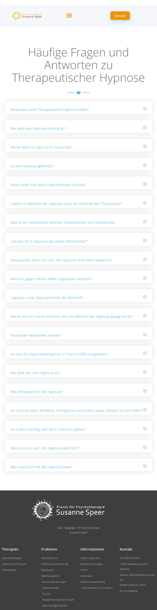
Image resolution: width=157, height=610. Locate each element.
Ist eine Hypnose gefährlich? (32, 166)
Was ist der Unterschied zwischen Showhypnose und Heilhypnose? (63, 222)
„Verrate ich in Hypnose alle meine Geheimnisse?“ (49, 241)
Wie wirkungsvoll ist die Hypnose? (37, 391)
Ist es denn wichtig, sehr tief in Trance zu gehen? (48, 429)
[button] (69, 15)
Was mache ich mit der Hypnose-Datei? (41, 467)
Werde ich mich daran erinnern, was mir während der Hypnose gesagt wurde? (72, 316)
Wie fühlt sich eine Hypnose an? (35, 373)
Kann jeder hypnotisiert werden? (36, 335)
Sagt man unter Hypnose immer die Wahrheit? (47, 297)
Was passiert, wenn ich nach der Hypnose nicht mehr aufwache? (62, 260)
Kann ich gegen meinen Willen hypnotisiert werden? (51, 279)
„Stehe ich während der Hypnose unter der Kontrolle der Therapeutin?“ (66, 203)
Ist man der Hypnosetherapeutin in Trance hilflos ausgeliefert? (59, 354)
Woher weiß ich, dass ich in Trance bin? (41, 147)
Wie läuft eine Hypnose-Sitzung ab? (38, 128)
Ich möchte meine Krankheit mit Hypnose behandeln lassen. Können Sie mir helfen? (76, 410)
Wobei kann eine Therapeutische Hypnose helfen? (50, 109)
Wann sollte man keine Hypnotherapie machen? (48, 184)
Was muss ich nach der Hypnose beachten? (45, 448)
